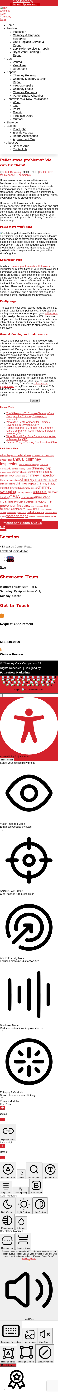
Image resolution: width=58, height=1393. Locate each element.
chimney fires (20, 476)
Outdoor (18, 119)
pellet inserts (11, 513)
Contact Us (20, 149)
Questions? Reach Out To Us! (21, 525)
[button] (1, 695)
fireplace (41, 501)
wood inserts (45, 516)
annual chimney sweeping (29, 465)
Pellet (16, 109)
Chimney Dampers (25, 92)
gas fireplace (37, 506)
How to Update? (29, 1258)
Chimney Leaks (23, 89)
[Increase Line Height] (2, 1146)
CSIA (14, 496)
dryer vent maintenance (25, 502)
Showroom (13, 122)
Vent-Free (19, 65)
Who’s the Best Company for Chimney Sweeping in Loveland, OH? (28, 423)
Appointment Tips (24, 139)
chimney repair (26, 483)
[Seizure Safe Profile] (1, 897)
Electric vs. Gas (23, 132)
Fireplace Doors (23, 115)
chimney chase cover (22, 472)
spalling (3, 516)
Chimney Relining (24, 75)
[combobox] (29, 685)
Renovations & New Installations (27, 99)
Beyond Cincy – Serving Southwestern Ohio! (31, 442)
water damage (17, 516)
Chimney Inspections (10, 480)
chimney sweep (29, 488)
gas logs (29, 509)
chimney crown (7, 476)
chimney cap (41, 468)
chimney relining (7, 484)
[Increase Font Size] (2, 1108)
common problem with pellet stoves (30, 266)
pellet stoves (35, 512)
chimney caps (5, 472)
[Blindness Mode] (1, 1031)
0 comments (24, 175)
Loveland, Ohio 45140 (14, 551)
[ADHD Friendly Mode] (1, 964)
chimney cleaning (42, 471)
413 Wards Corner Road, (16, 546)
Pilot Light (19, 129)
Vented (17, 62)
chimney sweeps (24, 492)
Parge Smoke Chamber (28, 95)
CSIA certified (27, 497)
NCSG (3, 512)
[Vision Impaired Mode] (1, 830)
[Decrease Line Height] (2, 1157)
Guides (11, 125)
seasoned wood (51, 513)
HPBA (36, 509)
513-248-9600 (21, 1)
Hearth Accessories (25, 136)
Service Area (21, 146)
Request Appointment (24, 4)
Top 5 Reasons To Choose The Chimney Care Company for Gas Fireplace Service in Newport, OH (31, 430)
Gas (9, 58)
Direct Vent (20, 68)
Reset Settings (8, 1365)
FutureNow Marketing (15, 672)
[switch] (2, 830)
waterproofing (34, 516)
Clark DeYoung (12, 172)
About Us (12, 142)
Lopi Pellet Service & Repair (31, 48)
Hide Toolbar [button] (7, 760)
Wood (16, 102)
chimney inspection (41, 475)
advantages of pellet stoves (15, 455)
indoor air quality (46, 509)
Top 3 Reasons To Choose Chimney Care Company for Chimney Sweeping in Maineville (30, 416)
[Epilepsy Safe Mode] (1, 1098)
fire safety (23, 505)
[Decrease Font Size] (2, 1119)
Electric (17, 112)
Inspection (19, 31)
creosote (40, 492)
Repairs (11, 72)
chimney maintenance (38, 479)
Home (10, 25)
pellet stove (51, 313)
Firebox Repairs (23, 85)
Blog (3, 567)
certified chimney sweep (21, 469)
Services (12, 28)
